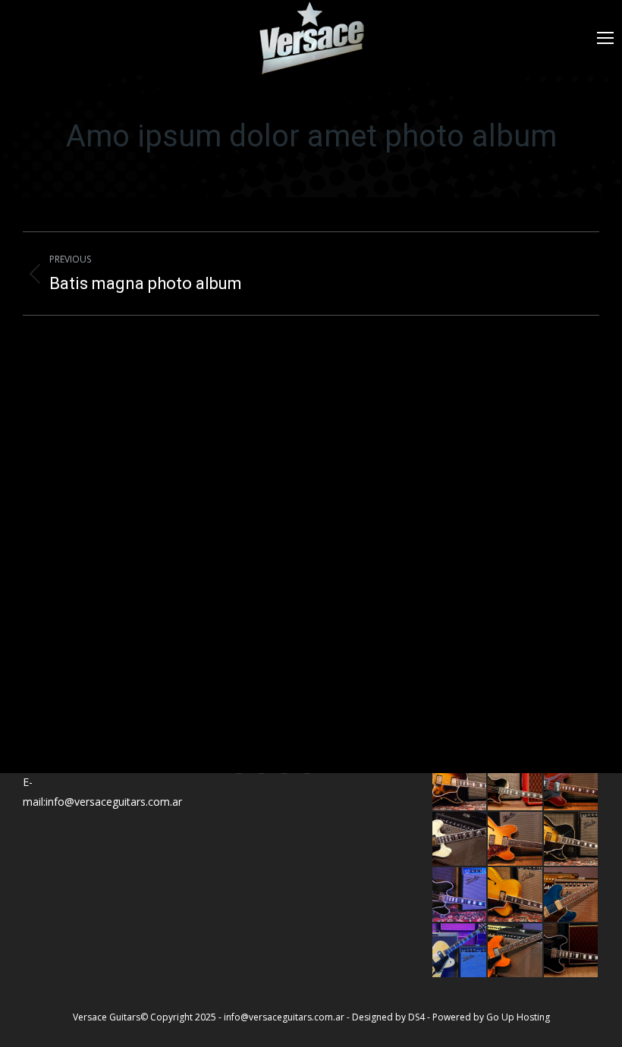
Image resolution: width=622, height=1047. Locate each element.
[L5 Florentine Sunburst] (460, 784)
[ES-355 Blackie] (460, 895)
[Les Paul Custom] (515, 784)
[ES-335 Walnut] (571, 784)
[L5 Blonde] (515, 895)
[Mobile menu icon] (605, 38)
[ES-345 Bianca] (460, 839)
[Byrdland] (571, 839)
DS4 (417, 1017)
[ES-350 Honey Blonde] (460, 951)
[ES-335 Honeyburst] (515, 839)
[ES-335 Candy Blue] (571, 895)
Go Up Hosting (518, 1017)
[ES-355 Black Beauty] (571, 951)
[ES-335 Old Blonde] (515, 951)
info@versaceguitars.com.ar (284, 1017)
